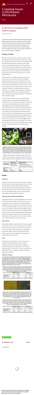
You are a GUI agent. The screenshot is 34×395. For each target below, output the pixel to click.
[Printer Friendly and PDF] (6, 338)
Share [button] (28, 342)
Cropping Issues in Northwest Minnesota (12, 12)
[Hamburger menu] (31, 3)
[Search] (27, 3)
